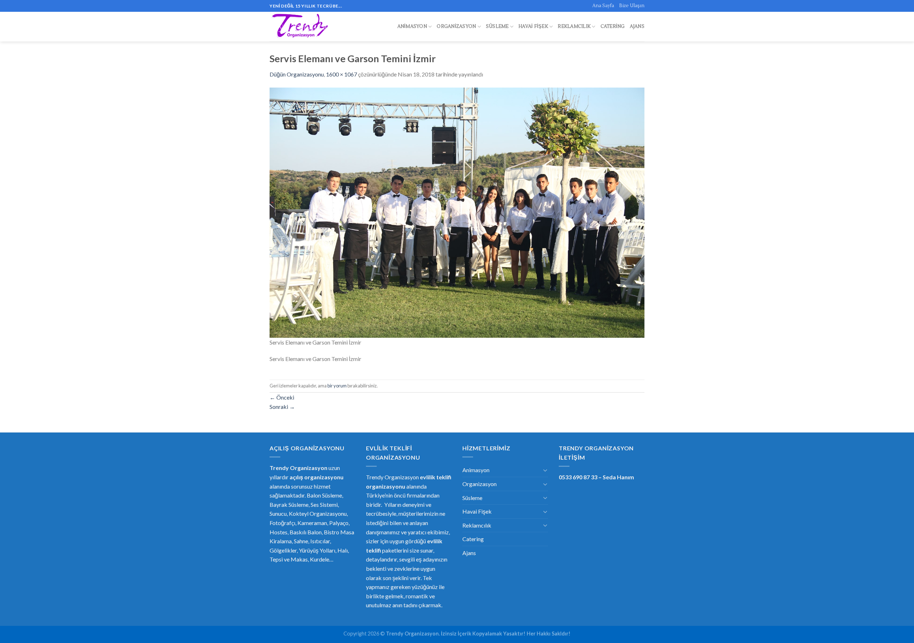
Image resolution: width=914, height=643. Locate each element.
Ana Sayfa (603, 6)
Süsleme (497, 26)
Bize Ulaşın (631, 6)
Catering (613, 26)
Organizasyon (456, 26)
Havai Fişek (533, 26)
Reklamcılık (574, 26)
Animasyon (412, 26)
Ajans (637, 26)
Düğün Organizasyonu (297, 74)
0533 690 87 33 (578, 477)
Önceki (282, 397)
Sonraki (282, 406)
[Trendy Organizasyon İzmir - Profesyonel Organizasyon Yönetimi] (301, 27)
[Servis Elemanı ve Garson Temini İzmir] (457, 211)
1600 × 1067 (341, 74)
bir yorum (337, 386)
